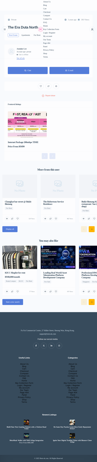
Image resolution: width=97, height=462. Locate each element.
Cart (44, 9)
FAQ (45, 22)
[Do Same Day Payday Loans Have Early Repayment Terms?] (72, 422)
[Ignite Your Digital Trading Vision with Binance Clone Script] (72, 435)
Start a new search (13, 302)
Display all (10, 229)
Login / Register (49, 33)
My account (47, 36)
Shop (45, 53)
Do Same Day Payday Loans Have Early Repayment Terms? (72, 428)
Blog (45, 5)
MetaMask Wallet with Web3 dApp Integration (26, 440)
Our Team (47, 40)
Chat (29, 70)
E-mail (70, 70)
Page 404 (46, 43)
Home (45, 26)
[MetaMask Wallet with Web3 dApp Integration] (26, 435)
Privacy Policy (48, 50)
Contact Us (47, 19)
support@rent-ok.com (48, 334)
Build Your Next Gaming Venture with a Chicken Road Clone (26, 428)
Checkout (46, 12)
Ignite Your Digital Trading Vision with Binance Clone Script (72, 441)
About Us (47, 2)
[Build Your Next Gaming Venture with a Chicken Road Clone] (26, 422)
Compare (46, 16)
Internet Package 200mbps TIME (23, 142)
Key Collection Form (51, 29)
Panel (45, 47)
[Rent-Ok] (40, 29)
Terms (45, 57)
